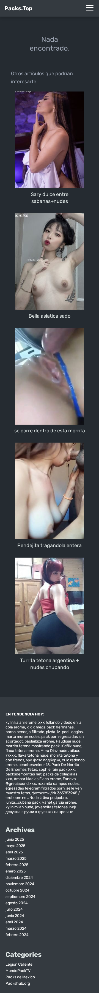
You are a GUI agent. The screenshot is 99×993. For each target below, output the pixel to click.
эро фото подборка (43, 760)
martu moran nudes (23, 736)
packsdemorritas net (24, 774)
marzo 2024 (16, 928)
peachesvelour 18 (34, 764)
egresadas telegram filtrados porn (35, 788)
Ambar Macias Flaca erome (37, 779)
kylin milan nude (19, 807)
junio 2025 (15, 839)
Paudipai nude (68, 741)
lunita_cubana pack (23, 802)
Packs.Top (18, 8)
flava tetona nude (33, 755)
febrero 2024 (17, 934)
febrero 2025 (17, 865)
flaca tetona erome (22, 750)
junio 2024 (15, 915)
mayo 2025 (15, 845)
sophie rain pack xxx (57, 769)
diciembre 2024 (19, 877)
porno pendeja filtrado (25, 732)
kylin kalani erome (21, 722)
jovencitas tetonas (51, 807)
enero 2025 (16, 871)
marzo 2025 (16, 858)
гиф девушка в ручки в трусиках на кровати (41, 809)
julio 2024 (14, 909)
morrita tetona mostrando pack (33, 746)
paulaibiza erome (39, 741)
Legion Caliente (19, 964)
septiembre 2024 (20, 896)
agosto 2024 (17, 903)
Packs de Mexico (20, 977)
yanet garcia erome (59, 802)
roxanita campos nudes (58, 783)
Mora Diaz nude (54, 750)
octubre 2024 (17, 890)
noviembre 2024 (20, 884)
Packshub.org (18, 983)
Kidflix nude (71, 746)
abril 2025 (14, 852)
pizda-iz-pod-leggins (64, 732)
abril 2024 (14, 922)
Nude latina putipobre (48, 797)
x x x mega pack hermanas (51, 727)
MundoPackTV (18, 970)
